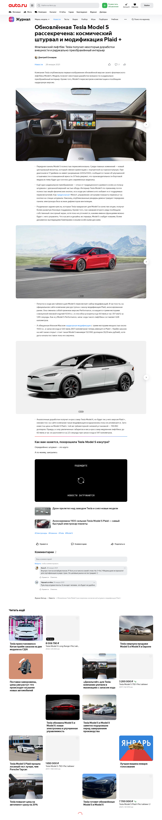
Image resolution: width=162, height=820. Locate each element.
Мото (29, 12)
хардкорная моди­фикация (78, 325)
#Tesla (61, 533)
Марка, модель (41, 19)
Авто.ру (18, 5)
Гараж (71, 12)
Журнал (93, 12)
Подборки (103, 19)
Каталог (53, 12)
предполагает (63, 195)
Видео (75, 19)
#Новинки (53, 533)
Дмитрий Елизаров (47, 57)
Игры (93, 19)
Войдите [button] (38, 564)
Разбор (84, 19)
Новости (57, 19)
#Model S (69, 533)
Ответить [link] (53, 577)
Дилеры (103, 12)
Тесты (66, 19)
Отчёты (62, 12)
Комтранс (42, 12)
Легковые (16, 12)
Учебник (114, 19)
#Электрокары (41, 533)
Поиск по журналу (142, 19)
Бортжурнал (82, 12)
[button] (63, 628)
